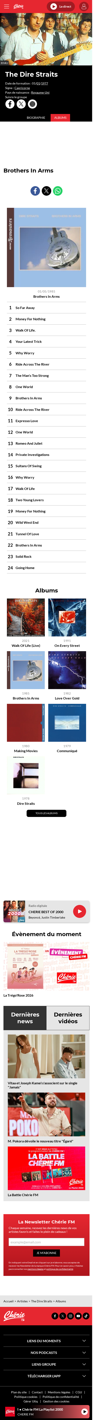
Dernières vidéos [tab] (68, 1018)
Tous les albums (46, 813)
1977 (44, 83)
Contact (37, 1392)
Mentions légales (59, 1392)
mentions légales (35, 1269)
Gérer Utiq (31, 1401)
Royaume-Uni (40, 92)
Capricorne (22, 88)
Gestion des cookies (56, 1401)
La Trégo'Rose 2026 (18, 995)
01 (38, 83)
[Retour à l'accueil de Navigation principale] (18, 6)
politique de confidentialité (59, 1269)
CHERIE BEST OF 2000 (46, 912)
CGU (78, 1392)
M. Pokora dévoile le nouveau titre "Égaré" (40, 1141)
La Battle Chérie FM (23, 1195)
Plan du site (19, 1392)
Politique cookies (25, 1397)
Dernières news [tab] (25, 1018)
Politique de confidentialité (61, 1397)
